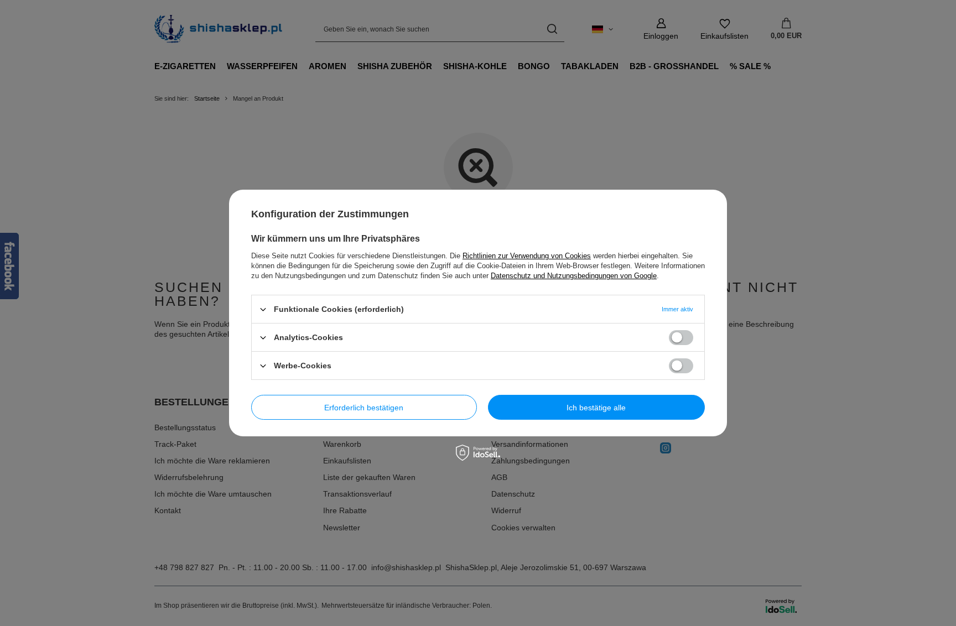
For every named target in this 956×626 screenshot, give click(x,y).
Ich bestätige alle (596, 407)
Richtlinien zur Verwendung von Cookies (527, 256)
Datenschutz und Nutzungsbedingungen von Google (574, 276)
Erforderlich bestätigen (363, 407)
